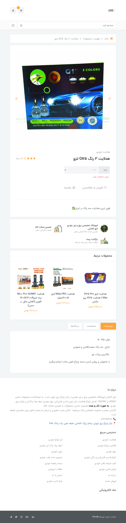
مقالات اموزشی (55, 469)
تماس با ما (57, 475)
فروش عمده (110, 481)
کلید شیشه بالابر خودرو (105, 463)
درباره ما (112, 475)
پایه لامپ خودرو (54, 481)
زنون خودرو (57, 451)
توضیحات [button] (108, 326)
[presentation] (109, 98)
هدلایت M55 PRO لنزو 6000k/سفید (63, 296)
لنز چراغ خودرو (55, 440)
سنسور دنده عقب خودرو (51, 457)
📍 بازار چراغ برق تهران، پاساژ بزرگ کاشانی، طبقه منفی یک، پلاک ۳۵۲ (82, 423)
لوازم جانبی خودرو (107, 469)
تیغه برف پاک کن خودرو (51, 445)
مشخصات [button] (91, 326)
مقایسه (68, 188)
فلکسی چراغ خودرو (107, 445)
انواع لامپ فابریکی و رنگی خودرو (100, 457)
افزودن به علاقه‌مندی (93, 188)
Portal (95, 517)
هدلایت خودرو (109, 440)
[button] (21, 10)
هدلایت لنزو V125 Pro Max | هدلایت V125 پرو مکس (95, 298)
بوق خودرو (111, 451)
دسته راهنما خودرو (53, 463)
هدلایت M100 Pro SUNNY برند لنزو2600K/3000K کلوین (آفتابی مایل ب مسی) (30, 299)
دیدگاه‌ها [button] (75, 326)
